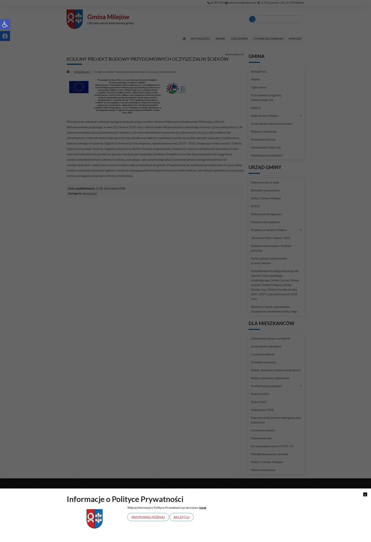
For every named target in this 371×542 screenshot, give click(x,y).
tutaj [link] (202, 507)
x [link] (365, 494)
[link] (5, 24)
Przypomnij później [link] (148, 517)
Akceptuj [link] (182, 517)
